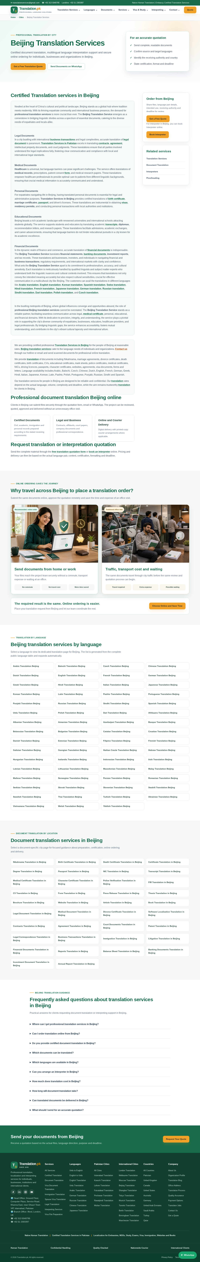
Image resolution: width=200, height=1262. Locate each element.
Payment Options (175, 1200)
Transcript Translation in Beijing (164, 871)
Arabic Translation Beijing (26, 666)
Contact (174, 10)
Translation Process (176, 1190)
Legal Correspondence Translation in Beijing (31, 939)
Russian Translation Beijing (72, 703)
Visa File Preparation (54, 1214)
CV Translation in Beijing (25, 893)
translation (117, 381)
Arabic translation (29, 285)
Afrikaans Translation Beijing (162, 713)
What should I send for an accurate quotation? (58, 1110)
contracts (104, 143)
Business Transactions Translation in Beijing (76, 939)
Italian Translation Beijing (116, 685)
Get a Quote (173, 1215)
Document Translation (157, 165)
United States (149, 1190)
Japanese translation (67, 288)
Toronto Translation (127, 1205)
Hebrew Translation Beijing (161, 750)
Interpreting (159, 10)
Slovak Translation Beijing (71, 787)
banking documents (95, 254)
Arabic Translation (77, 1190)
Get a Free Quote (157, 119)
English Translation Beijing (71, 675)
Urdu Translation (76, 1185)
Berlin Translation (126, 1210)
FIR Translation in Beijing (161, 882)
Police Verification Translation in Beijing (119, 882)
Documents (108, 10)
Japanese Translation (79, 1210)
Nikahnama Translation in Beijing (29, 862)
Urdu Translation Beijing (25, 713)
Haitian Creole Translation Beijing (120, 750)
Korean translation (72, 285)
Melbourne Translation (128, 1175)
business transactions (62, 139)
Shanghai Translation (128, 1190)
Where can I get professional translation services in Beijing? (65, 1024)
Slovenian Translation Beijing (118, 787)
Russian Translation (78, 1200)
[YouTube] (31, 1191)
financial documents (98, 250)
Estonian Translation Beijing (72, 741)
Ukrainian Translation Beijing (162, 797)
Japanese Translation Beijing (162, 685)
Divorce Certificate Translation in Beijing (119, 913)
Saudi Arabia (148, 1210)
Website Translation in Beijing (73, 902)
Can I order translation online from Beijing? (56, 1033)
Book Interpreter (157, 134)
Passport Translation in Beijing (73, 871)
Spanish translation (94, 285)
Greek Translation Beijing (25, 685)
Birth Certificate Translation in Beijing (77, 862)
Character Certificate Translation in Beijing (75, 882)
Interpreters (152, 171)
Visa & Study (140, 10)
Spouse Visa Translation (55, 1199)
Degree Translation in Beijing (27, 871)
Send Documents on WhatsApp (66, 66)
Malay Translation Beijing (161, 769)
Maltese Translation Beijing (26, 778)
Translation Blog (175, 1180)
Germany (147, 1200)
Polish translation (63, 292)
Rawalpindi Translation (103, 1200)
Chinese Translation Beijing (162, 666)
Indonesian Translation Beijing (118, 759)
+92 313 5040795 (52, 3)
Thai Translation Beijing (70, 797)
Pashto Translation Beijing (116, 694)
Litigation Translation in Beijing (164, 938)
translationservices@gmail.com (26, 3)
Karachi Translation (102, 1180)
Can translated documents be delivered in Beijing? (60, 1100)
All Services (50, 1170)
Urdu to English (76, 1170)
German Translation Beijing (162, 675)
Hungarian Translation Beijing (28, 759)
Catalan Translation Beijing (116, 731)
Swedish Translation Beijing (27, 797)
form (67, 173)
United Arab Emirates (152, 1205)
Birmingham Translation (129, 1215)
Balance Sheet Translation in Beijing (121, 951)
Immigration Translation (55, 1194)
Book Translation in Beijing (162, 902)
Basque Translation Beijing (161, 722)
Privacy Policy (167, 1257)
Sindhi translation (24, 292)
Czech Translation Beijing (116, 666)
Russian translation (113, 288)
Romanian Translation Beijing (163, 778)
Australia (147, 1195)
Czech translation (88, 292)
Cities (21, 17)
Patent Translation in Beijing (162, 926)
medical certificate (93, 314)
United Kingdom (150, 1180)
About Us (172, 1170)
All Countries (148, 1170)
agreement (116, 143)
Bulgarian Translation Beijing (72, 731)
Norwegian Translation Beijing (73, 778)
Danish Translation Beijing (26, 741)
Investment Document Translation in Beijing (31, 964)
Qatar (145, 1220)
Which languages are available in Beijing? (55, 1062)
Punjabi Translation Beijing (26, 703)
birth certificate (116, 199)
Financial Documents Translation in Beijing (31, 951)
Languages (91, 10)
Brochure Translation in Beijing (28, 902)
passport (43, 202)
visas (125, 202)
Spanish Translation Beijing (162, 703)
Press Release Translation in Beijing (121, 893)
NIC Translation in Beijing (116, 871)
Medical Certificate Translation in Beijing (29, 882)
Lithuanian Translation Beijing (73, 769)
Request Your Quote (176, 1139)
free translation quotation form (69, 451)
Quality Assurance (176, 1195)
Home (13, 17)
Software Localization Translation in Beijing (166, 913)
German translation (90, 288)
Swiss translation (116, 285)
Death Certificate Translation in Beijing (122, 862)
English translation (50, 285)
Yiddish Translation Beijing (116, 806)
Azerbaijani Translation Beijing (118, 722)
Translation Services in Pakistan (59, 143)
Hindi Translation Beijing (70, 685)
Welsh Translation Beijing (71, 806)
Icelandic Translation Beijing (72, 759)
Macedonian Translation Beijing (119, 769)
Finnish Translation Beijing (161, 741)
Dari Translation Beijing (115, 713)
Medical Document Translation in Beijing (74, 913)
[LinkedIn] (19, 1191)
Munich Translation (127, 1200)
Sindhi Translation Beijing (116, 703)
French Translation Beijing (116, 675)
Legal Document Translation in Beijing (32, 913)
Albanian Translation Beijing (27, 722)
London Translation (127, 1170)
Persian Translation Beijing (116, 778)
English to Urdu (76, 1175)
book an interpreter (99, 451)
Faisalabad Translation (103, 1190)
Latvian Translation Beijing (26, 769)
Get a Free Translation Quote (28, 66)
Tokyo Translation (126, 1195)
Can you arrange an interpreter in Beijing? (55, 1072)
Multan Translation (102, 1205)
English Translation (78, 1180)
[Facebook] (13, 1191)
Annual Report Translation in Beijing (76, 964)
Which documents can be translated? (53, 1052)
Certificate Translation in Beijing (164, 862)
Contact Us (173, 1210)
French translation (44, 288)
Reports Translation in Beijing (73, 951)
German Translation (78, 1195)
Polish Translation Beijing (71, 713)
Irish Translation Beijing (160, 759)
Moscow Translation (127, 1180)
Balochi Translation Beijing (71, 666)
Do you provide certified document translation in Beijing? (64, 1043)
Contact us (121, 349)
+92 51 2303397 (77, 3)
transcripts (111, 224)
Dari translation (43, 292)
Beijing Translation (127, 1185)
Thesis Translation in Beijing (162, 893)
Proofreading (152, 178)
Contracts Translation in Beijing (29, 926)
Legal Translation (52, 1204)
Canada (146, 1185)
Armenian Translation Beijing (72, 722)
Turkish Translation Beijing (116, 797)
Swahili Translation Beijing (161, 787)
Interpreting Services (53, 1209)
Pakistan (147, 1175)
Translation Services (68, 10)
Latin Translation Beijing (70, 694)
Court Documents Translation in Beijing (119, 926)
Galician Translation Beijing (27, 750)
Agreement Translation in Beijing (74, 926)
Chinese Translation (78, 1205)
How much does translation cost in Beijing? (56, 1081)
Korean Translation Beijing (26, 694)
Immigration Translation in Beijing (120, 938)
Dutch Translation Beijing (26, 675)
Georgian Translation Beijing (72, 750)
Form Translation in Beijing (71, 893)
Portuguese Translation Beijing (163, 694)
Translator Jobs (174, 1205)
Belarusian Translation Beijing (28, 731)
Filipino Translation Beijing (116, 741)
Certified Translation (53, 1175)
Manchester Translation (129, 1220)
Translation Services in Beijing (72, 345)
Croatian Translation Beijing (162, 731)
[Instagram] (25, 1191)
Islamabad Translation (103, 1175)
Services (123, 10)
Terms (177, 1257)
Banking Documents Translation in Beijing (165, 951)
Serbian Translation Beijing (26, 787)
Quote (190, 10)
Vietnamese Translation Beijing (28, 806)
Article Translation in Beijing (117, 902)
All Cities (98, 1170)
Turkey (146, 1215)
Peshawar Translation (103, 1195)
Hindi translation (24, 288)
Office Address (174, 1185)
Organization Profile (176, 1175)
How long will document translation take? (55, 1091)
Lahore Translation (102, 1185)
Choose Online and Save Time (167, 606)
